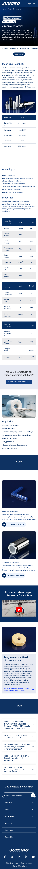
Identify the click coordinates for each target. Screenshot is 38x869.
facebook (5, 857)
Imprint (17, 863)
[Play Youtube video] (19, 609)
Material (11, 9)
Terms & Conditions (20, 866)
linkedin (19, 857)
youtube (33, 857)
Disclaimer (9, 863)
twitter (26, 857)
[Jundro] (11, 3)
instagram (12, 857)
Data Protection (26, 863)
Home (4, 9)
